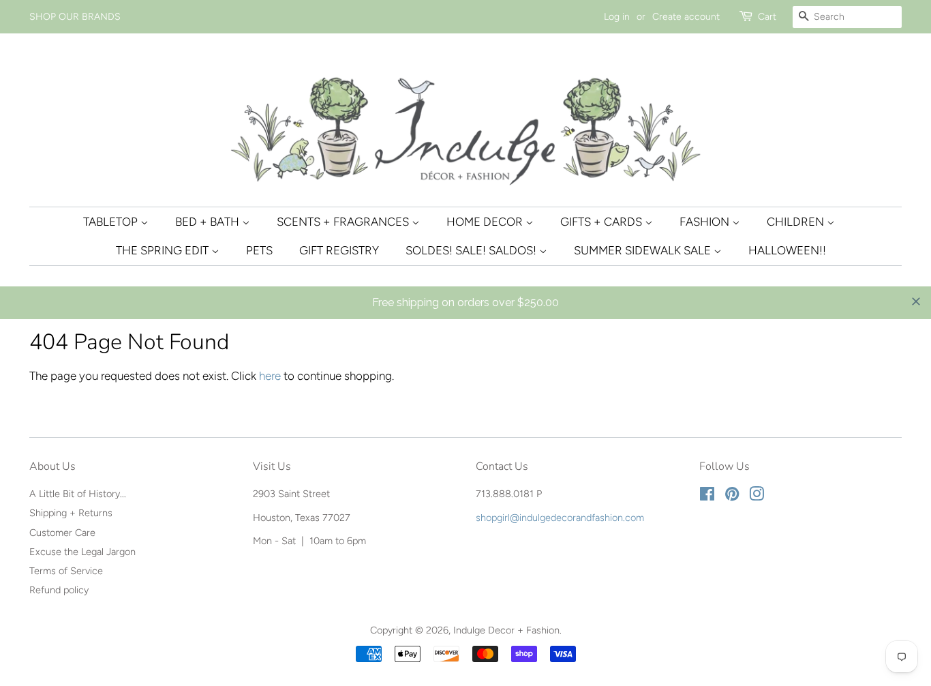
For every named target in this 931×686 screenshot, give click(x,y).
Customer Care (62, 532)
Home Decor (485, 221)
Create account (686, 17)
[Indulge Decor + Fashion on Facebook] (707, 496)
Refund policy (59, 590)
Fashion (706, 221)
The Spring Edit (163, 250)
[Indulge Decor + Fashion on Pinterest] (731, 496)
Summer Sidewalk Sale (644, 250)
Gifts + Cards (602, 221)
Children (797, 221)
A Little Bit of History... (77, 494)
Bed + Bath (208, 221)
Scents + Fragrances (344, 221)
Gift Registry (339, 250)
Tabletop (111, 221)
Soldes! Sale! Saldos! (472, 250)
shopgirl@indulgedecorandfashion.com (560, 517)
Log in (617, 17)
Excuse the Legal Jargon (82, 552)
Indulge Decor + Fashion (506, 630)
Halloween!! (787, 250)
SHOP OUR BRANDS (75, 17)
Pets (259, 250)
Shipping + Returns (70, 513)
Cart (767, 17)
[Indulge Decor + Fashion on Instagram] (756, 496)
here (270, 376)
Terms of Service (66, 571)
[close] (916, 301)
